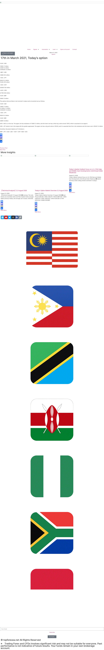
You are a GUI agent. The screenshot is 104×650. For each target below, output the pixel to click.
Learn (54, 49)
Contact (74, 49)
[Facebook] (52, 135)
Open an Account (65, 49)
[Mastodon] (52, 137)
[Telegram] (2, 217)
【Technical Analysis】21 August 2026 (14, 190)
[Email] (52, 139)
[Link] (20, 217)
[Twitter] (9, 217)
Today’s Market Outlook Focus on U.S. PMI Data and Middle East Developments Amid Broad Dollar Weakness (86, 171)
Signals (35, 49)
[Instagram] (13, 217)
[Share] (52, 141)
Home (28, 49)
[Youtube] (6, 217)
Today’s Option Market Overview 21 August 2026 (51, 190)
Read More (4, 210)
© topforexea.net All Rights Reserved (21, 640)
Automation (45, 49)
